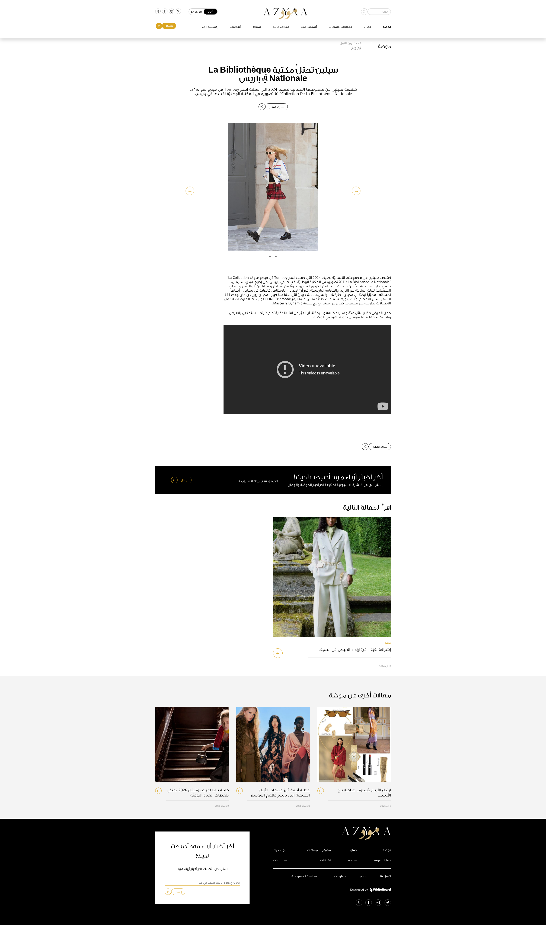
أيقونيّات (235, 27)
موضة (387, 27)
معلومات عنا (338, 876)
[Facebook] (164, 12)
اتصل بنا (385, 876)
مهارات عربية (281, 27)
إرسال (184, 480)
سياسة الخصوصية (304, 876)
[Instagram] (171, 12)
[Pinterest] (178, 12)
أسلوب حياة (309, 27)
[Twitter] (158, 12)
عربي (210, 11)
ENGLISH (196, 12)
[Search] (364, 11)
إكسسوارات (210, 27)
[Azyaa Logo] (332, 833)
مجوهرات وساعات (341, 27)
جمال (367, 27)
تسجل (169, 26)
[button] (190, 191)
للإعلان (363, 876)
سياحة (257, 27)
